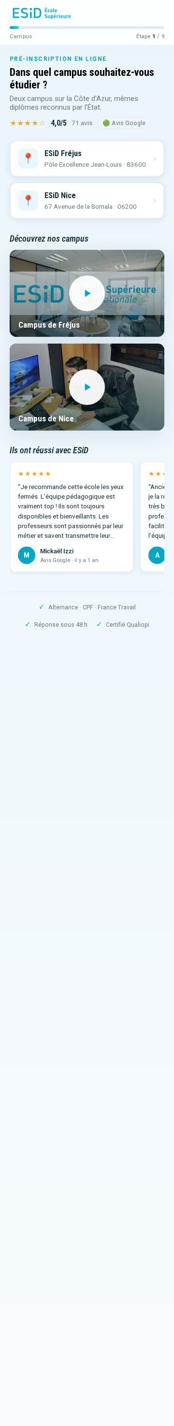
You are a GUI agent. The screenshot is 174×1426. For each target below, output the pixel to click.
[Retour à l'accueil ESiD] (42, 13)
